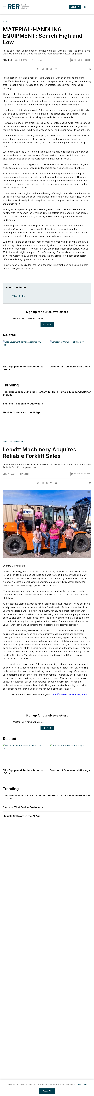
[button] (5, 7)
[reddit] (51, 69)
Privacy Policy (82, 1084)
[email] (56, 69)
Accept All (47, 1091)
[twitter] (47, 69)
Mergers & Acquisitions (13, 442)
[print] (90, 69)
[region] (47, 1088)
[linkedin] (42, 69)
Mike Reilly (8, 60)
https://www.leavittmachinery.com (69, 694)
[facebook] (38, 69)
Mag (5, 22)
